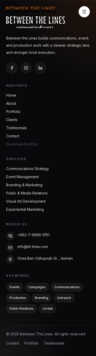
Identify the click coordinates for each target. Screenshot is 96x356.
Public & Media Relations (27, 193)
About (11, 103)
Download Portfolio (22, 144)
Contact (12, 136)
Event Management (22, 177)
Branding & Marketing (24, 185)
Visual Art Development (26, 201)
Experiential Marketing (25, 209)
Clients (11, 119)
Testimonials (16, 128)
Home (11, 95)
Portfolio (13, 111)
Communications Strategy (27, 168)
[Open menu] (84, 11)
